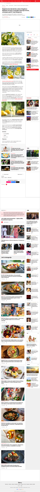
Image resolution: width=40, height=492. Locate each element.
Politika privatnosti (25, 487)
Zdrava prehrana (11, 5)
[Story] (2, 1)
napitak (6, 177)
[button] (23, 17)
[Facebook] (28, 35)
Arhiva (29, 487)
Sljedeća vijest (20, 174)
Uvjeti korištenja (21, 487)
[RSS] (37, 35)
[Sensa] (19, 485)
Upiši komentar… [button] (6, 222)
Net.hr (2, 254)
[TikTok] (34, 35)
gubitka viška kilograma (14, 64)
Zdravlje (7, 5)
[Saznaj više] (38, 98)
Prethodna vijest (6, 174)
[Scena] (21, 485)
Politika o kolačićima (15, 487)
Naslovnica (3, 5)
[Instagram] (31, 35)
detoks (3, 177)
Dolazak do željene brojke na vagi (7, 81)
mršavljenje (9, 177)
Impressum (11, 487)
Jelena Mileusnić (6, 16)
